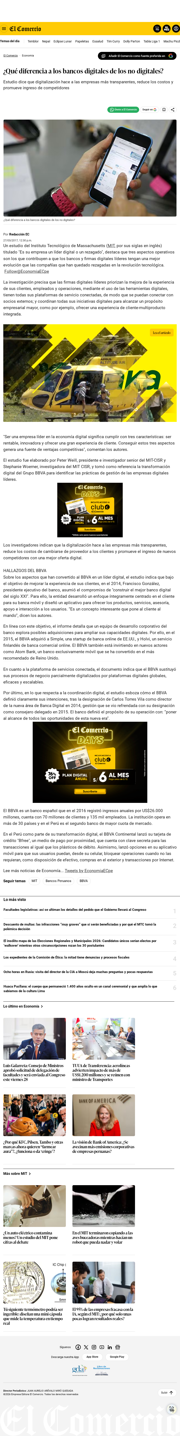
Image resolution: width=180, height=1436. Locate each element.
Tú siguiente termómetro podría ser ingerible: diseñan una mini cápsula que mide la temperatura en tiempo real (33, 1316)
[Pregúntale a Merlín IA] (171, 1409)
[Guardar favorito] (164, 110)
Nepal (46, 41)
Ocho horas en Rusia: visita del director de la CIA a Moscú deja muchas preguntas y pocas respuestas (78, 972)
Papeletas (82, 41)
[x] (86, 1347)
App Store (92, 1356)
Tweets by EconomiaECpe (89, 870)
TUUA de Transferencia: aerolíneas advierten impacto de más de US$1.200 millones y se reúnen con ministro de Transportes (101, 1072)
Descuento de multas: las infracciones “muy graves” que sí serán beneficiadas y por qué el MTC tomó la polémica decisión (80, 926)
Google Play (117, 1356)
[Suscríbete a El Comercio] (166, 29)
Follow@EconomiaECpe (26, 271)
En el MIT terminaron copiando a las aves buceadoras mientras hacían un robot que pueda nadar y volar (102, 1237)
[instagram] (94, 1347)
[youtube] (101, 1347)
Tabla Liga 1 (152, 41)
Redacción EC (19, 234)
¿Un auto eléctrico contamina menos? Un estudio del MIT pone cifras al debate (30, 1237)
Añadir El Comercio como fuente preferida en (137, 56)
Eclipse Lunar (63, 41)
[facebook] (78, 1347)
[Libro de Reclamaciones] (101, 1370)
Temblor (33, 41)
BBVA (84, 881)
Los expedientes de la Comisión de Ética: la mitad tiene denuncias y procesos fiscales (67, 957)
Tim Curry (113, 41)
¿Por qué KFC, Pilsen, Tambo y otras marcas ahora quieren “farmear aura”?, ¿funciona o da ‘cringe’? (33, 1147)
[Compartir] (173, 110)
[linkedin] (109, 1347)
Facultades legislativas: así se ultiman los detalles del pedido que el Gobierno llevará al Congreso (75, 910)
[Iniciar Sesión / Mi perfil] (176, 29)
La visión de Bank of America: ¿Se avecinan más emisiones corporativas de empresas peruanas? (103, 1147)
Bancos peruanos (58, 881)
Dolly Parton (131, 41)
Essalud (97, 41)
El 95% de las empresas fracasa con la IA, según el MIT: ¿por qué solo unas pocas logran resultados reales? (102, 1314)
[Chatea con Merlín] (157, 29)
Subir (164, 1392)
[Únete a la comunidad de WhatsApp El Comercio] (123, 110)
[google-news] (117, 1347)
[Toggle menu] (4, 29)
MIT (111, 245)
